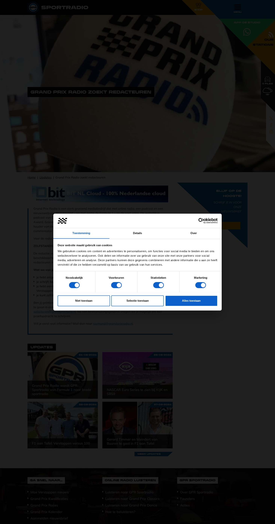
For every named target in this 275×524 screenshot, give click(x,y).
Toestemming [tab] (81, 233)
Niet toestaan (83, 300)
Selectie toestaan (137, 300)
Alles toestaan (191, 300)
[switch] (116, 285)
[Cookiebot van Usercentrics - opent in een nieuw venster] (201, 220)
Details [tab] (137, 233)
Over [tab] (193, 233)
